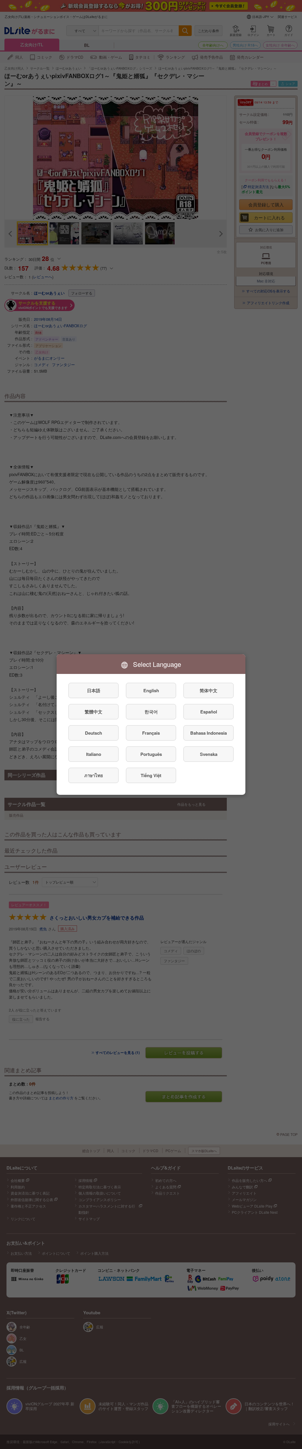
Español (208, 711)
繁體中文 (93, 711)
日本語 (93, 690)
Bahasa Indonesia (208, 733)
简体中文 (208, 690)
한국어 (151, 711)
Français (151, 733)
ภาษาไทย (93, 775)
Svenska (208, 754)
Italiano (93, 754)
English (151, 690)
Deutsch (93, 733)
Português (151, 754)
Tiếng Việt (151, 775)
